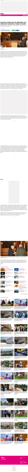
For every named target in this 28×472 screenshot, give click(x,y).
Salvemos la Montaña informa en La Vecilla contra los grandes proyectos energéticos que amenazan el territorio (20, 407)
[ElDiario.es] (24, 15)
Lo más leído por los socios (4, 297)
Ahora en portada (3, 322)
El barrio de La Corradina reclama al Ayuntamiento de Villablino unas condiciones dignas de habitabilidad (6, 369)
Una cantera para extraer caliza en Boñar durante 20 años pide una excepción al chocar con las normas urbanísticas (7, 319)
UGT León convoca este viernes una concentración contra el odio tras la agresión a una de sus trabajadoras (6, 430)
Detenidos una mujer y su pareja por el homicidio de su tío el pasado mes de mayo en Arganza (20, 392)
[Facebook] (14, 30)
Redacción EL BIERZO (16, 309)
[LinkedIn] (18, 30)
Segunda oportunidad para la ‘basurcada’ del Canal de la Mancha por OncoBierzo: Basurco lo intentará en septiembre (20, 307)
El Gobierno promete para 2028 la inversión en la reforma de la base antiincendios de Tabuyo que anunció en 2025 (20, 333)
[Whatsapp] (12, 30)
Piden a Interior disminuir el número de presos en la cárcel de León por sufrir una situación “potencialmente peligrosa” (7, 345)
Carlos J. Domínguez (3, 334)
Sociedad (10, 15)
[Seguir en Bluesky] (20, 462)
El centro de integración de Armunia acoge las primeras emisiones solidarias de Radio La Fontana (20, 381)
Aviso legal (14, 469)
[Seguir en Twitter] (21, 462)
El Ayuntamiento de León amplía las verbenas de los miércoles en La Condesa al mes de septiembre (7, 407)
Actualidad (2, 15)
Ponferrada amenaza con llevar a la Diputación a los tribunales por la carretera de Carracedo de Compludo (20, 369)
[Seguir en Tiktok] (20, 463)
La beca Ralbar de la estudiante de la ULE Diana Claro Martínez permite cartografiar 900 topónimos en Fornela (20, 319)
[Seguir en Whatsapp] (21, 463)
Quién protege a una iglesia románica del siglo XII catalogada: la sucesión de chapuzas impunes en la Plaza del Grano (7, 333)
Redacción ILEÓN (2, 309)
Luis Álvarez (2, 370)
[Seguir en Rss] (22, 463)
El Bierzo (19, 15)
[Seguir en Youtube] (25, 462)
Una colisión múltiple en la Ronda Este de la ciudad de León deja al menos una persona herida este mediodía (7, 357)
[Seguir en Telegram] (23, 462)
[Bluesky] (15, 30)
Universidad (15, 15)
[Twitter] (17, 30)
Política (5, 15)
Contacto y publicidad (14, 470)
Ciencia (13, 15)
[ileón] (4, 457)
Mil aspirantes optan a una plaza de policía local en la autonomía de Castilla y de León (7, 418)
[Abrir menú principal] (27, 13)
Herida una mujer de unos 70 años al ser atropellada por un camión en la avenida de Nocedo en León (20, 357)
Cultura (7, 15)
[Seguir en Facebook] (22, 462)
